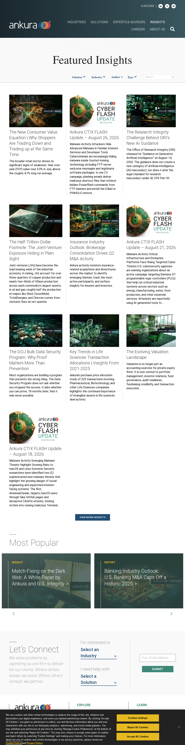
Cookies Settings (137, 718)
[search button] (172, 29)
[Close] (179, 727)
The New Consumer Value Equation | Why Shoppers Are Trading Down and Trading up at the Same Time (33, 143)
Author (115, 77)
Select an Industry (90, 652)
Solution (77, 77)
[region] (92, 727)
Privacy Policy (35, 743)
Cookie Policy (13, 743)
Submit (157, 669)
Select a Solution (89, 679)
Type (130, 77)
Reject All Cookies (137, 727)
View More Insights (93, 517)
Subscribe (147, 6)
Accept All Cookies (138, 736)
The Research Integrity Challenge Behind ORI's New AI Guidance (148, 138)
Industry (97, 77)
